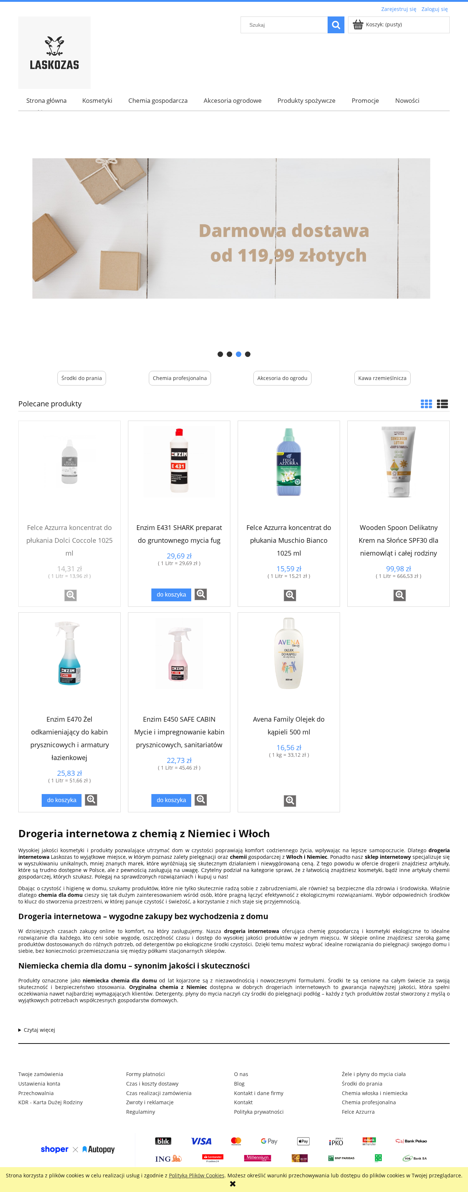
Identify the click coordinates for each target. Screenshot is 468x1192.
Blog (239, 1083)
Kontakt (243, 1102)
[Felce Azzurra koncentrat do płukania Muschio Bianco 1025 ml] (289, 472)
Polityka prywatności (259, 1111)
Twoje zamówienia (40, 1074)
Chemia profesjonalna (180, 378)
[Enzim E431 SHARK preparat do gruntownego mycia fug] (179, 472)
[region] (234, 238)
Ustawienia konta (39, 1083)
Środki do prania (81, 378)
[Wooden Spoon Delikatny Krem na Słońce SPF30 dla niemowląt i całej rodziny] (398, 472)
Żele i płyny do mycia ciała (374, 1074)
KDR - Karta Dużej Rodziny (50, 1102)
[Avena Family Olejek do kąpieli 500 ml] (289, 663)
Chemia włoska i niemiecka (375, 1093)
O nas (241, 1074)
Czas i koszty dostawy (152, 1083)
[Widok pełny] (442, 403)
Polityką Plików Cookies (196, 1175)
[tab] (220, 354)
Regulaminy (140, 1111)
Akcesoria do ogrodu (282, 378)
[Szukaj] (336, 24)
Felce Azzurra (358, 1111)
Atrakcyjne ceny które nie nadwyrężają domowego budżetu (234, 1030)
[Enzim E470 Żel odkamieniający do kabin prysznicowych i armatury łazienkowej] (69, 663)
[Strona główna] (54, 52)
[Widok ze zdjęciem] (426, 403)
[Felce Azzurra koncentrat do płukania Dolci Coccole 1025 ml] (69, 472)
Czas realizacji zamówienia (159, 1093)
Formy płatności (145, 1074)
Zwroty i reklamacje (150, 1102)
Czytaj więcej (39, 1030)
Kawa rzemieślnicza (382, 378)
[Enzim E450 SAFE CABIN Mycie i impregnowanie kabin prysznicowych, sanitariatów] (179, 663)
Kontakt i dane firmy (258, 1093)
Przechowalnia (36, 1093)
